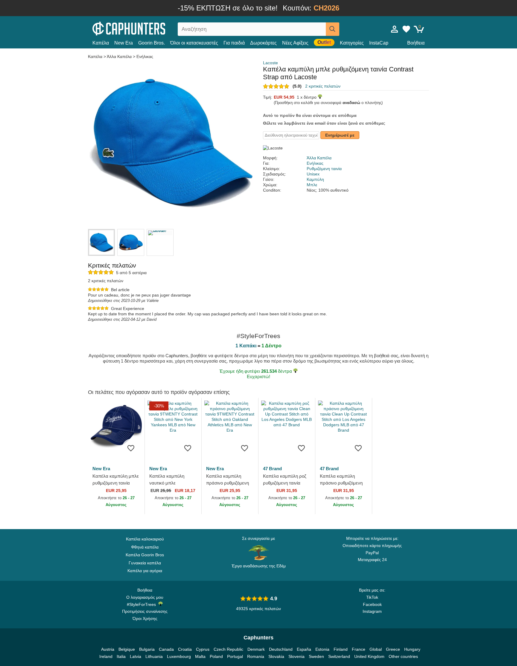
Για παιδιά (234, 42)
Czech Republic (228, 649)
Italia (121, 656)
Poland (216, 656)
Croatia (185, 649)
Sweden (316, 656)
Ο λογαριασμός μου (144, 597)
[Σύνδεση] (394, 29)
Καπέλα (100, 42)
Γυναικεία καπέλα (145, 562)
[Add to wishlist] (131, 448)
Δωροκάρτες (263, 42)
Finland (341, 649)
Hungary (412, 649)
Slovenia (296, 656)
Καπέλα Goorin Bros (145, 554)
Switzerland (339, 656)
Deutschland (281, 649)
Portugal (235, 656)
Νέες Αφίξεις (295, 42)
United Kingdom (369, 656)
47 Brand (272, 468)
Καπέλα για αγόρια (144, 570)
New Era (123, 42)
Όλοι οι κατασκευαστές (194, 42)
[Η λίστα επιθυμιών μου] (406, 29)
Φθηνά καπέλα (145, 547)
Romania (255, 656)
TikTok (372, 597)
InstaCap (378, 42)
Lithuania (154, 656)
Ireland (105, 656)
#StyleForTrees (142, 604)
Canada (166, 649)
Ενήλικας (144, 56)
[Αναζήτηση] (332, 29)
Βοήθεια (416, 42)
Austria (107, 649)
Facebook (372, 604)
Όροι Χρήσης (145, 618)
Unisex (313, 174)
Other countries (403, 656)
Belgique (126, 649)
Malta (200, 656)
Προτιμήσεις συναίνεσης (145, 611)
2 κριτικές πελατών (322, 86)
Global (375, 649)
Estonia (322, 649)
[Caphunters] (144, 28)
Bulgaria (147, 649)
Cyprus (202, 649)
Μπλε (312, 184)
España (304, 649)
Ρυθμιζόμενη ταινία (324, 168)
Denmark (256, 649)
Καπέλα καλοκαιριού (145, 539)
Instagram (372, 611)
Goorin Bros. (151, 42)
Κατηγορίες (352, 42)
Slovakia (276, 656)
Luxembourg (179, 656)
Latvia (135, 656)
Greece (393, 649)
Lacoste (270, 62)
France (358, 649)
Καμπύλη (315, 179)
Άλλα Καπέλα (119, 56)
